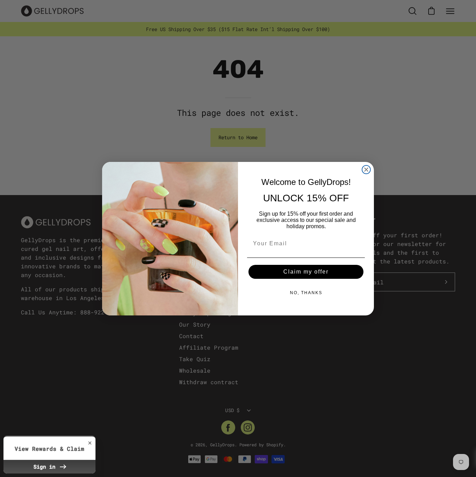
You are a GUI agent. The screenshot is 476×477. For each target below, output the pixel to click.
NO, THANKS (306, 292)
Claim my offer (306, 272)
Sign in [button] (46, 466)
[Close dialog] (366, 169)
